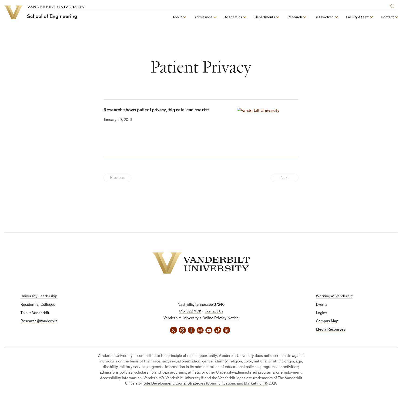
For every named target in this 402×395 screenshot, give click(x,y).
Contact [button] (387, 17)
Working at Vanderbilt (334, 297)
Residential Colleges (37, 305)
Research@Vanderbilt (38, 321)
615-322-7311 (190, 312)
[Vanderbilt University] (201, 263)
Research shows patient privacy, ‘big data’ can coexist (156, 110)
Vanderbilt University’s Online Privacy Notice (201, 318)
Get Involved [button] (324, 17)
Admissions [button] (203, 17)
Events (322, 305)
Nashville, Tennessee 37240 (201, 305)
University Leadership (38, 297)
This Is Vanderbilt (34, 313)
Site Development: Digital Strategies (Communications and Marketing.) (204, 384)
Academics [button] (233, 17)
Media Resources (330, 330)
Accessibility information (121, 378)
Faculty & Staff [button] (357, 17)
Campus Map (327, 321)
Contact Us (213, 312)
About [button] (177, 17)
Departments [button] (265, 17)
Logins (321, 313)
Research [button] (295, 17)
